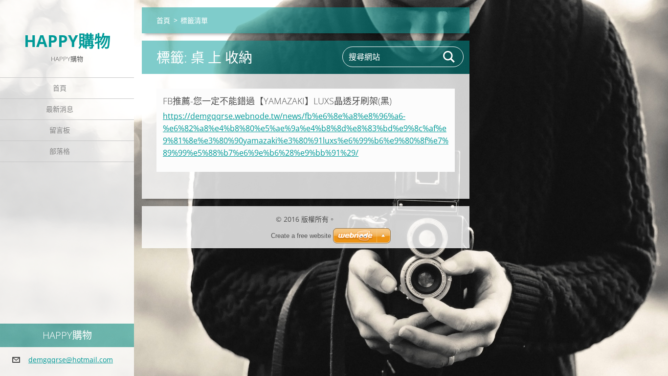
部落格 (59, 151)
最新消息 (59, 109)
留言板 (59, 130)
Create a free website (301, 235)
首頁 (60, 88)
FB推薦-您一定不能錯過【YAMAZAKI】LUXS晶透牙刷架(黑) (277, 101)
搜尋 (449, 56)
